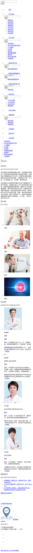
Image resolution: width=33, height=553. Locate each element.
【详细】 (7, 351)
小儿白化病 (11, 102)
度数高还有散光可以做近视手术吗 (14, 490)
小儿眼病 (10, 47)
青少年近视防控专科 (14, 45)
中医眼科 (10, 58)
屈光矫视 (10, 43)
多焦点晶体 (12, 110)
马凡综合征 (11, 104)
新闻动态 (11, 133)
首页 (10, 9)
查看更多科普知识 (6, 493)
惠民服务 (10, 25)
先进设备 (10, 33)
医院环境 (10, 31)
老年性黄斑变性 (13, 69)
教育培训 (10, 29)
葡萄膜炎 (10, 105)
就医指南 (11, 115)
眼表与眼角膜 (12, 56)
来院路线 (10, 124)
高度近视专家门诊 (14, 84)
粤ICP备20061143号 (7, 550)
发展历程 (10, 22)
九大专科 (11, 37)
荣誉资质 (10, 24)
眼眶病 (10, 55)
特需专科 (11, 94)
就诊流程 (10, 120)
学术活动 (10, 27)
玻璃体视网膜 (12, 53)
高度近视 (10, 89)
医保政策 (10, 122)
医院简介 (10, 20)
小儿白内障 (11, 100)
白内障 (10, 49)
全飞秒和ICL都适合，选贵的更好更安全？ (17, 488)
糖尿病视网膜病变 (14, 73)
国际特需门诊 (13, 63)
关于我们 (11, 14)
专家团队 (11, 129)
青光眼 (10, 51)
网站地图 (16, 550)
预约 (5, 339)
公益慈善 (11, 138)
